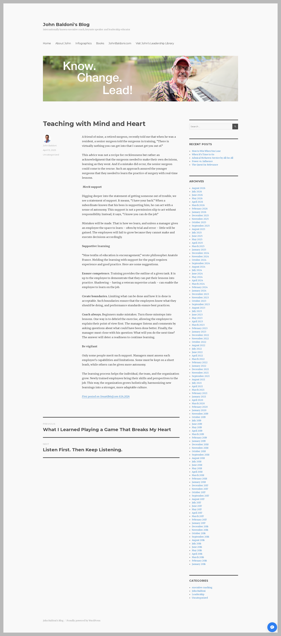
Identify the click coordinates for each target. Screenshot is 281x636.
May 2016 (197, 550)
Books (100, 43)
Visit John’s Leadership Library (155, 43)
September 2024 (201, 263)
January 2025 (199, 249)
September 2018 (200, 454)
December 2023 (200, 294)
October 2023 (199, 301)
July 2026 (197, 191)
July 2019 (196, 420)
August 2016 (198, 540)
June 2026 (197, 195)
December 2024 (200, 253)
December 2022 (200, 335)
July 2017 (196, 502)
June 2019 (197, 424)
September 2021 (200, 376)
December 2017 (200, 485)
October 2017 (198, 492)
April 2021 (197, 386)
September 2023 (201, 304)
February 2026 (199, 208)
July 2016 (196, 543)
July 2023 (197, 311)
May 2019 (197, 427)
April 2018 (197, 471)
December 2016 (200, 526)
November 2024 (200, 256)
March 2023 (198, 325)
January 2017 (198, 523)
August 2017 (198, 499)
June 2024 (197, 273)
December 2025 (200, 215)
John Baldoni (50, 145)
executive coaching (202, 587)
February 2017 (199, 519)
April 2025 (197, 243)
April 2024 (197, 280)
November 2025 (200, 219)
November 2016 (200, 530)
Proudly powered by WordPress (83, 620)
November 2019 (200, 413)
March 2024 (198, 284)
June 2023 (197, 314)
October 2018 (199, 451)
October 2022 (199, 342)
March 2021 (198, 389)
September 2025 (201, 225)
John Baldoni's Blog (66, 24)
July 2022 (197, 348)
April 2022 (197, 355)
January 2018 (199, 482)
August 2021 (198, 379)
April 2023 (197, 321)
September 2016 (200, 536)
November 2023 (200, 297)
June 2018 (197, 465)
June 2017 (197, 506)
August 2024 (198, 266)
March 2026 (198, 205)
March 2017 (198, 516)
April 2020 (197, 400)
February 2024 (200, 287)
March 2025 (198, 246)
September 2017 (200, 495)
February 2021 (199, 393)
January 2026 (199, 212)
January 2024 (199, 290)
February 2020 (200, 407)
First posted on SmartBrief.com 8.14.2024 (106, 396)
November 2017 (200, 489)
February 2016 (199, 560)
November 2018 (200, 448)
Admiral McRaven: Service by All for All (212, 158)
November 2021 (200, 372)
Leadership (198, 594)
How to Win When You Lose (206, 151)
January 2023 (199, 331)
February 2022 (199, 362)
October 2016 (199, 533)
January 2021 (199, 396)
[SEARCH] (235, 126)
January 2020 (199, 410)
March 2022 (198, 359)
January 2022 (199, 366)
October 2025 (199, 222)
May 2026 (197, 198)
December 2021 (200, 369)
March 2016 (198, 557)
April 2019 (197, 430)
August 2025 (198, 229)
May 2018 (197, 468)
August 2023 (198, 307)
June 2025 (197, 236)
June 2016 (197, 547)
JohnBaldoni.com (120, 43)
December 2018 (200, 444)
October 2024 (199, 260)
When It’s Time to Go (203, 154)
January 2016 (199, 564)
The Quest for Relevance (205, 164)
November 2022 (200, 338)
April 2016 (197, 554)
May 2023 (197, 318)
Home (47, 43)
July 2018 (196, 461)
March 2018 (198, 475)
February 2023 (199, 328)
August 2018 (198, 458)
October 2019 (199, 417)
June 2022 (197, 352)
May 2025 (197, 239)
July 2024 (197, 270)
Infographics (83, 43)
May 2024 (197, 277)
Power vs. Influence (202, 161)
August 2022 (198, 345)
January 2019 (199, 441)
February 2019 (199, 437)
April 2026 (197, 201)
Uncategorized (51, 154)
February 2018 (199, 478)
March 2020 (198, 403)
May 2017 (197, 509)
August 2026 (198, 188)
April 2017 (197, 513)
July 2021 (196, 383)
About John (63, 43)
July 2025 (197, 232)
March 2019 (198, 434)
